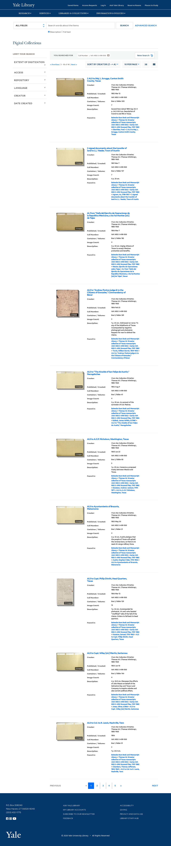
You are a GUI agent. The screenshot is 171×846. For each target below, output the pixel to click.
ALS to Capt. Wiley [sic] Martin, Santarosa (107, 653)
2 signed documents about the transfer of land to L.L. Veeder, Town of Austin (107, 149)
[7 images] (70, 86)
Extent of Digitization (29, 62)
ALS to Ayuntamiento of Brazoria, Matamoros (103, 507)
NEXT (155, 785)
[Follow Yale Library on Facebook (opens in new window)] (7, 818)
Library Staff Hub (129, 818)
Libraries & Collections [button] (73, 13)
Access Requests (89, 5)
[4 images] (70, 221)
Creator (20, 95)
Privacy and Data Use (131, 814)
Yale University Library (24, 5)
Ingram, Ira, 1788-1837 (121, 194)
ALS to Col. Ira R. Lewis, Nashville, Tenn (105, 723)
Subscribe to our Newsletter (79, 814)
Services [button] (44, 13)
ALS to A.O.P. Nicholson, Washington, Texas (108, 439)
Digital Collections (27, 43)
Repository (21, 80)
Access (18, 72)
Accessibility (127, 805)
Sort (101, 64)
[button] (124, 25)
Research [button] (24, 13)
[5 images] (70, 447)
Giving (123, 810)
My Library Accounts (74, 810)
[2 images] (67, 302)
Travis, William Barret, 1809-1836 (125, 351)
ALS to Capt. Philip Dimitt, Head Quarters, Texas (107, 579)
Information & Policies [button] (110, 13)
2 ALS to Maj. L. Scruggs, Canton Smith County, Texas (105, 79)
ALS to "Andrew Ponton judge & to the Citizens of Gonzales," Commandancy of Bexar (106, 292)
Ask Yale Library (117, 5)
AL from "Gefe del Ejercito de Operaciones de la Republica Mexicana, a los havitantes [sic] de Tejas (108, 215)
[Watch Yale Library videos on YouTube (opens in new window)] (14, 818)
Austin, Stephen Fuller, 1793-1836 (125, 560)
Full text (67, 32)
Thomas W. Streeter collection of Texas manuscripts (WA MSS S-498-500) (123, 122)
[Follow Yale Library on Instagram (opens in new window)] (10, 818)
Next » (74, 64)
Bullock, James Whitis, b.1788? (124, 420)
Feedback (68, 818)
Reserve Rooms (134, 5)
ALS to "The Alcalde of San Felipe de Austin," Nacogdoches (108, 373)
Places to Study (151, 5)
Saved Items (73, 5)
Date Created (23, 103)
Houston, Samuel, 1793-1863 (123, 634)
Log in (103, 5)
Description (55, 32)
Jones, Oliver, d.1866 (120, 707)
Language (20, 87)
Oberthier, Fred (119, 130)
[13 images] (65, 591)
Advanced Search (146, 25)
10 (130, 64)
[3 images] (70, 731)
